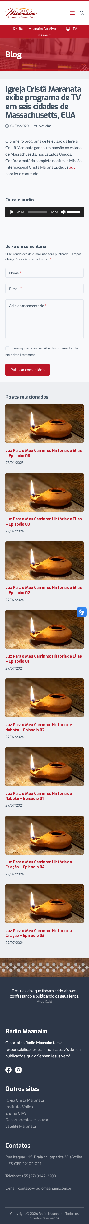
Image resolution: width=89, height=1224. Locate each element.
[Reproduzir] (11, 212)
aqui (73, 167)
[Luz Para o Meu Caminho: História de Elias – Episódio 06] (44, 423)
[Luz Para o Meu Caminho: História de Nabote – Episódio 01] (44, 766)
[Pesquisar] (82, 13)
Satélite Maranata (20, 1126)
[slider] (74, 211)
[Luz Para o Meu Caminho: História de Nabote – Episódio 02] (44, 697)
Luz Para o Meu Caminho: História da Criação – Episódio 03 (38, 933)
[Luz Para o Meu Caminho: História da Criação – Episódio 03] (44, 903)
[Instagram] (18, 1070)
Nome (15, 273)
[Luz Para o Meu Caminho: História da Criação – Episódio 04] (44, 835)
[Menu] (72, 13)
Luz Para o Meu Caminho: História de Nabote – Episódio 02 (38, 727)
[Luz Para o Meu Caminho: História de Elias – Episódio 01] (44, 629)
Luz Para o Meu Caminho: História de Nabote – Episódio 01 (38, 796)
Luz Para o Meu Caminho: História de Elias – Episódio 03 (43, 521)
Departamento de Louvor (26, 1119)
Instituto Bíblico (19, 1106)
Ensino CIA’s (16, 1113)
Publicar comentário (27, 369)
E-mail (15, 288)
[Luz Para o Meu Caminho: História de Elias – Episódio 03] (44, 492)
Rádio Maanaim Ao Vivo (37, 28)
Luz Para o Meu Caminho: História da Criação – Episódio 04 (38, 864)
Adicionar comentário (27, 305)
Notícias (45, 126)
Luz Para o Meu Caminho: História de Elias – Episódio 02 (43, 590)
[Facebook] (8, 1070)
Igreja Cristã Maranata (24, 1100)
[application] (44, 212)
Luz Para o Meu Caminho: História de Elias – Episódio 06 (43, 453)
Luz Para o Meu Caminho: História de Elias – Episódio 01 (43, 659)
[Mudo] (63, 212)
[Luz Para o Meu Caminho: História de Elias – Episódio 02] (44, 560)
